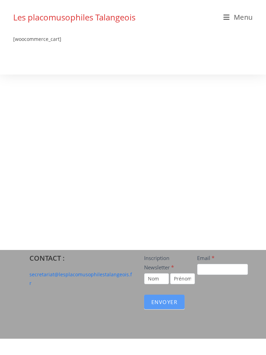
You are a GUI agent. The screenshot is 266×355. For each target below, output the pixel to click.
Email (205, 257)
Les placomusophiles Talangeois (74, 17)
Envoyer (164, 301)
